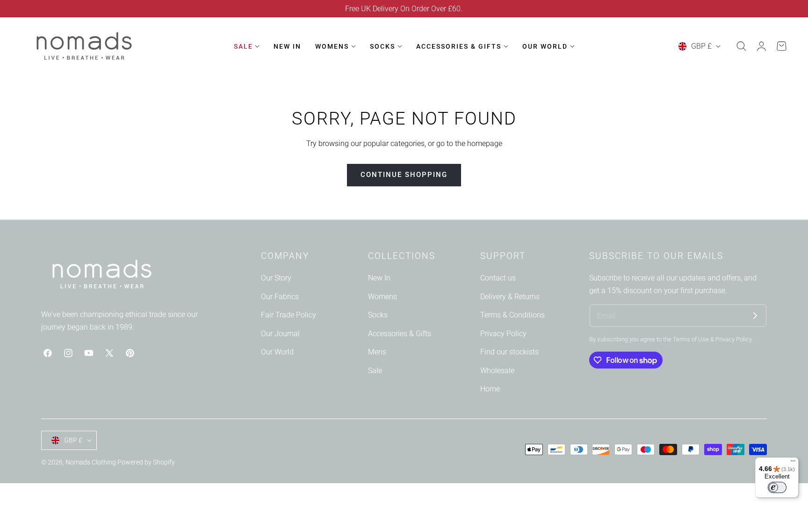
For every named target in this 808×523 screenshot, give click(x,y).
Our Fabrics (280, 296)
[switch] (777, 487)
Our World (277, 351)
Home (490, 388)
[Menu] (793, 463)
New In (379, 277)
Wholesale (497, 370)
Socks (378, 314)
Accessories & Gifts (399, 333)
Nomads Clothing (91, 462)
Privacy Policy (503, 333)
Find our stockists (509, 351)
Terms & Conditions (512, 314)
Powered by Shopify (146, 462)
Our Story (276, 277)
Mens (377, 351)
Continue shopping (404, 174)
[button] (741, 46)
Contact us (498, 277)
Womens (382, 296)
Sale (375, 370)
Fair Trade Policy (288, 314)
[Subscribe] (755, 315)
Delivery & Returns (510, 296)
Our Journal (280, 333)
